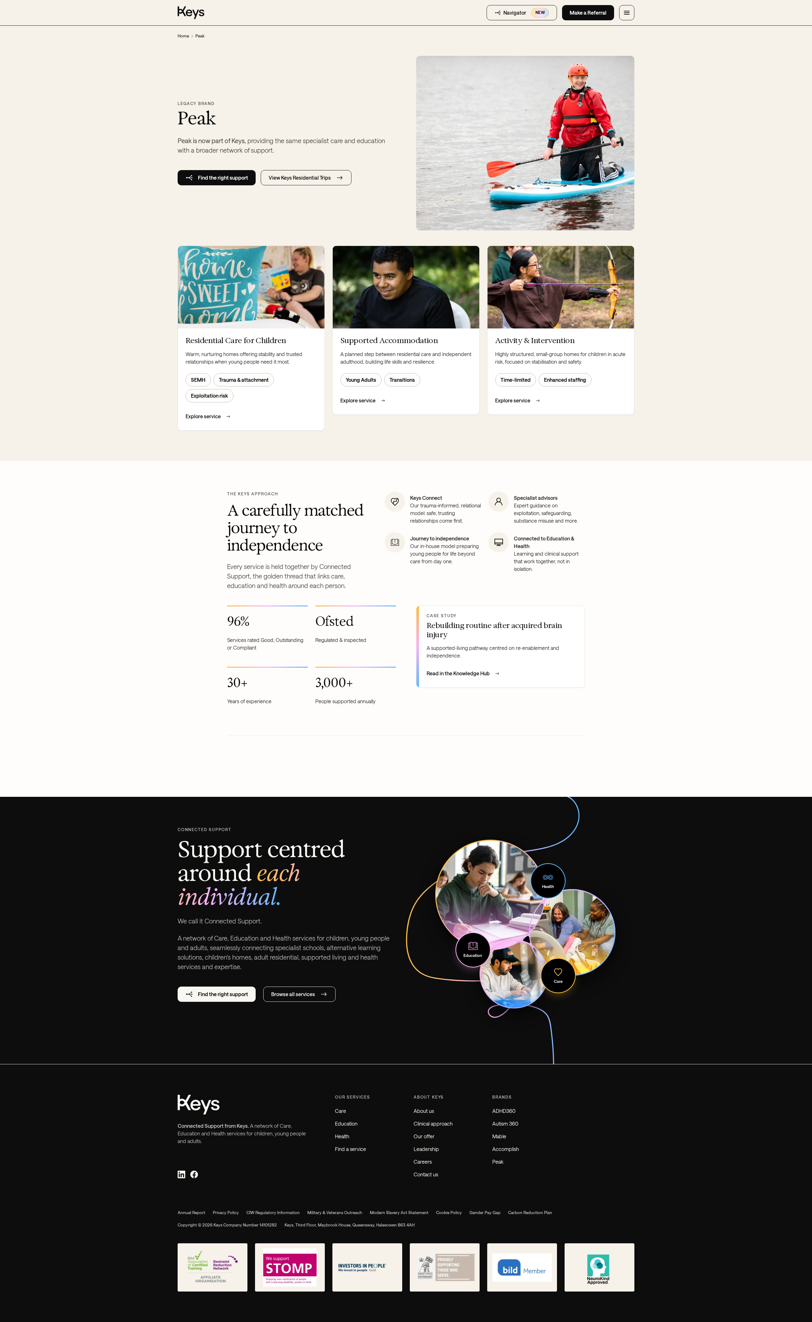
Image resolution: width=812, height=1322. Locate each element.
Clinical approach (433, 1123)
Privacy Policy (226, 1212)
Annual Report (191, 1212)
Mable (499, 1136)
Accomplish (505, 1149)
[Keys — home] (191, 12)
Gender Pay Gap (485, 1212)
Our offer (424, 1136)
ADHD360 (503, 1111)
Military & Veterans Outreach (334, 1212)
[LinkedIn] (181, 1174)
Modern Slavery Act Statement (399, 1212)
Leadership (426, 1149)
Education (346, 1123)
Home (183, 35)
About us (424, 1111)
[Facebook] (194, 1174)
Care (340, 1111)
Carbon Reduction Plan (530, 1212)
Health (342, 1136)
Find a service (350, 1149)
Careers (423, 1162)
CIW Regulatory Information (273, 1212)
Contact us (426, 1174)
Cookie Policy (449, 1212)
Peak (497, 1162)
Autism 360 (505, 1123)
